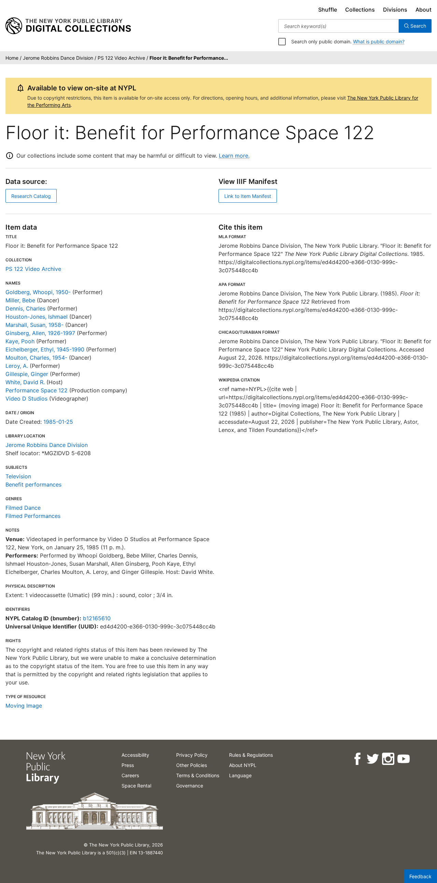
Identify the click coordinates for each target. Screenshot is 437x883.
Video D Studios (26, 398)
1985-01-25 (58, 421)
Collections (360, 9)
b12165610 (97, 618)
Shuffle (327, 9)
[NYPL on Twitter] (372, 759)
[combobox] (338, 26)
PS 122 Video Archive (33, 268)
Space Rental (136, 785)
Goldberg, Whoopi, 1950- (38, 292)
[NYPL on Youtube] (403, 759)
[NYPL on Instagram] (387, 759)
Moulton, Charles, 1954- (36, 357)
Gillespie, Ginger (26, 374)
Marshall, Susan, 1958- (34, 324)
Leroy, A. (16, 365)
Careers (130, 775)
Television (18, 476)
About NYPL (242, 765)
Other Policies (191, 765)
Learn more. (234, 155)
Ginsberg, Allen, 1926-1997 (40, 333)
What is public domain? (379, 41)
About (423, 9)
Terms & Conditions (197, 775)
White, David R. (25, 382)
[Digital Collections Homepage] (68, 25)
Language (240, 775)
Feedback (420, 876)
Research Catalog (31, 196)
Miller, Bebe (20, 300)
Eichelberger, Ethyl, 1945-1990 (44, 349)
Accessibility (135, 755)
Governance (189, 785)
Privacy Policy (192, 755)
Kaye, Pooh (19, 341)
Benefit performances (33, 484)
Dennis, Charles (25, 308)
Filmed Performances (32, 515)
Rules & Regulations (251, 755)
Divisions (395, 9)
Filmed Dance (23, 507)
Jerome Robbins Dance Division (46, 445)
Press (128, 765)
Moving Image (23, 705)
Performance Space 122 (36, 390)
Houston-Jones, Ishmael (36, 316)
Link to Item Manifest (247, 196)
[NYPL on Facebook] (357, 759)
